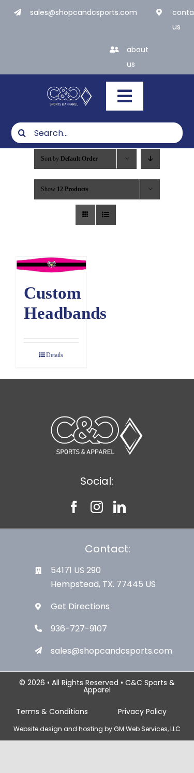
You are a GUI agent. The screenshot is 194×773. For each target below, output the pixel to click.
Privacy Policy (142, 711)
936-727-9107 (79, 629)
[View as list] (106, 215)
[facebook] (74, 507)
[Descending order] (150, 158)
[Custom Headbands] (51, 265)
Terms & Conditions (52, 711)
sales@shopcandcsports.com (83, 12)
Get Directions (80, 606)
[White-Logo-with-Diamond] (70, 87)
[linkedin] (119, 507)
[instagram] (97, 507)
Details (54, 355)
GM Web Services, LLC (147, 728)
